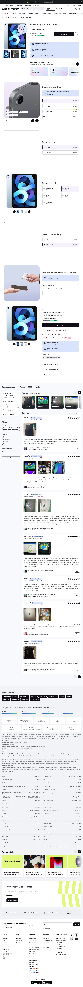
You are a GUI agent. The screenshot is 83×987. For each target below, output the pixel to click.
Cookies (58, 944)
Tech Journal (46, 938)
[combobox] (60, 285)
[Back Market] (10, 9)
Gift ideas (45, 945)
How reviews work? (9, 414)
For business (69, 9)
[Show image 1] (5, 120)
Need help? (59, 9)
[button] (22, 29)
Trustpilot (5, 951)
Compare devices (47, 940)
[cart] (79, 8)
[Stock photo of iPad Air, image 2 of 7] (24, 54)
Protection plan (33, 942)
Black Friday (46, 947)
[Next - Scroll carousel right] (77, 64)
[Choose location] (69, 5)
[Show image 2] (6, 120)
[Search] (22, 8)
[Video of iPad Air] (15, 54)
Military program (33, 951)
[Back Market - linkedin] (4, 957)
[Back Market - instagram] (4, 954)
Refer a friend (32, 938)
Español (79, 5)
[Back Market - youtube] (11, 954)
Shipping (18, 942)
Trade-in (31, 945)
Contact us (19, 938)
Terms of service (60, 938)
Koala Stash (54, 334)
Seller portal (32, 958)
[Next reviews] (79, 676)
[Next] (29, 211)
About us (5, 938)
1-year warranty (33, 940)
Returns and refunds (21, 945)
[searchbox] (34, 8)
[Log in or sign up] (75, 8)
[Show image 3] (25, 211)
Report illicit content (61, 954)
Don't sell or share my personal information (60, 948)
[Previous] (14, 211)
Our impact (5, 942)
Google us (9, 895)
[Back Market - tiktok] (7, 954)
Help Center (19, 940)
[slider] (3, 429)
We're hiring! (6, 949)
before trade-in (40, 33)
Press (4, 940)
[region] (54, 71)
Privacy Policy (59, 952)
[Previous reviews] (75, 676)
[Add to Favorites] (77, 34)
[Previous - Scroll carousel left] (73, 64)
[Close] (81, 2)
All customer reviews (48, 942)
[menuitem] (22, 13)
